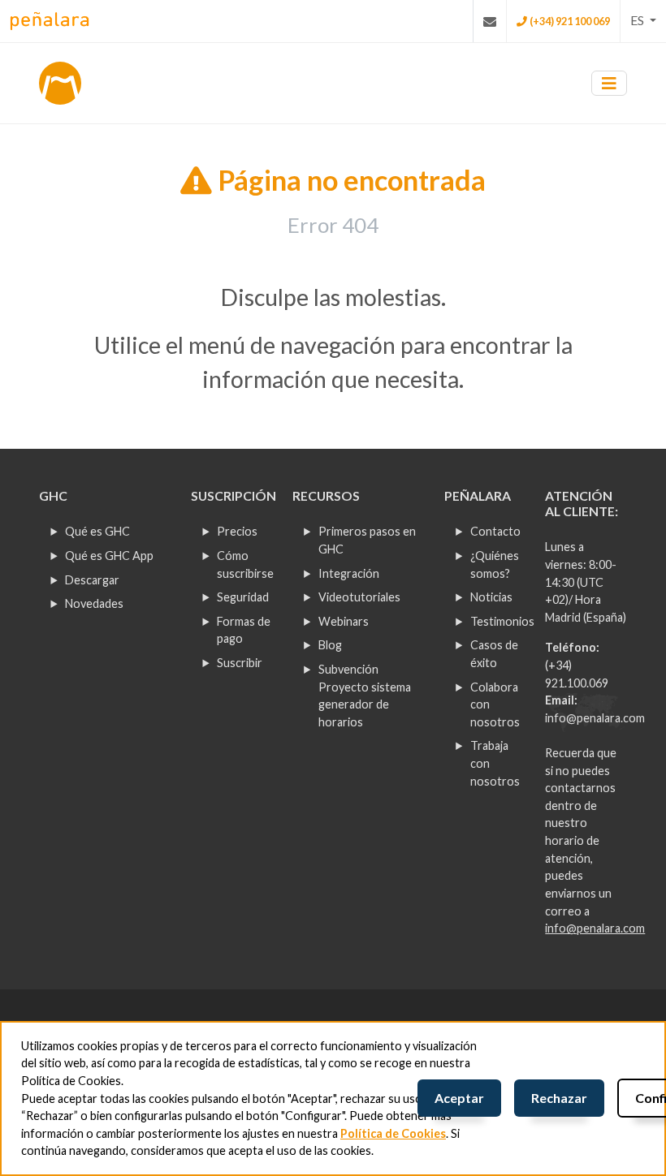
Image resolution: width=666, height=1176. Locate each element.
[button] (643, 20)
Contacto (495, 531)
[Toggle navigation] (609, 83)
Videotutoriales (359, 597)
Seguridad (243, 597)
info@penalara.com (595, 718)
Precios (237, 531)
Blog (330, 645)
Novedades (94, 603)
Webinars (343, 621)
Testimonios (502, 621)
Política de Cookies (393, 1133)
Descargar (92, 580)
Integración (348, 573)
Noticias (491, 597)
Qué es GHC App (109, 555)
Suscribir (239, 663)
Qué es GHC (97, 531)
